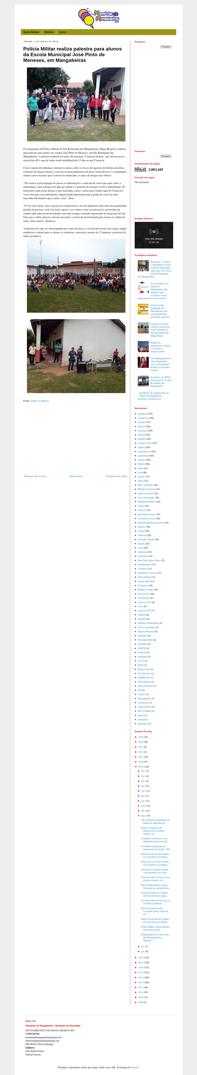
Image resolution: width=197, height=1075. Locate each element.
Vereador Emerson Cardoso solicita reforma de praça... (155, 894)
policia (141, 434)
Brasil (140, 664)
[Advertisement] (75, 447)
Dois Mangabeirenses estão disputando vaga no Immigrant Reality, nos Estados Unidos (161, 364)
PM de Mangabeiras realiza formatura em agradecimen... (156, 886)
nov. (143, 776)
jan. (143, 951)
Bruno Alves (144, 669)
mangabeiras (144, 451)
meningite (142, 656)
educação (142, 430)
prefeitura (142, 413)
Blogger (135, 1067)
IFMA (141, 463)
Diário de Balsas (40, 400)
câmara (141, 422)
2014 (141, 977)
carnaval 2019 (144, 706)
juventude (142, 643)
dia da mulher (144, 710)
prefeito (141, 438)
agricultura (143, 455)
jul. (143, 795)
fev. (143, 946)
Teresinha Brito (145, 639)
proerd (141, 719)
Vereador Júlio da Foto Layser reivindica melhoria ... (155, 902)
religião (141, 543)
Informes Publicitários (148, 622)
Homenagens (144, 681)
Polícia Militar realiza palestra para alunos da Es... (155, 928)
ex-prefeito (143, 556)
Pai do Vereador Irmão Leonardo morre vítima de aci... (154, 911)
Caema (141, 530)
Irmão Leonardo (145, 493)
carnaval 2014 (144, 602)
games (141, 715)
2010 (141, 997)
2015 (141, 972)
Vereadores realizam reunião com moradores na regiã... (154, 871)
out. (143, 780)
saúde (140, 468)
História (49, 32)
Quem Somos (31, 32)
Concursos (143, 585)
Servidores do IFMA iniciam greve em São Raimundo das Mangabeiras (161, 381)
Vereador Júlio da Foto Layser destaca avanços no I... (155, 878)
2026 (141, 736)
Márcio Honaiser (146, 631)
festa (140, 472)
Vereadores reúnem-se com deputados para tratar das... (155, 840)
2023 (141, 746)
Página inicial (75, 476)
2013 (141, 982)
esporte (141, 459)
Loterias (142, 694)
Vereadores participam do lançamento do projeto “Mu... (156, 848)
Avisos (141, 660)
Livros (62, 32)
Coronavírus (144, 597)
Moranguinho (144, 698)
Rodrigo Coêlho (145, 589)
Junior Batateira (145, 685)
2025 (141, 741)
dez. (143, 770)
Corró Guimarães (146, 497)
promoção (142, 723)
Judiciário (142, 551)
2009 (141, 1002)
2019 (141, 766)
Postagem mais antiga (116, 476)
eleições (141, 526)
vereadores (143, 417)
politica (141, 426)
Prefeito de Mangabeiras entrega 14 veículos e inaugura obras (161, 347)
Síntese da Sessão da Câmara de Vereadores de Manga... (155, 855)
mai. (143, 805)
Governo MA (144, 443)
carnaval (142, 509)
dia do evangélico (146, 627)
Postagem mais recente (35, 476)
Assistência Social (146, 518)
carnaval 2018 (144, 610)
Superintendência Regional (151, 522)
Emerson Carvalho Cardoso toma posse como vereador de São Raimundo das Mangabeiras (160, 329)
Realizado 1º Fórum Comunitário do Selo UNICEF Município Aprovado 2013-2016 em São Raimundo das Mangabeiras (154, 269)
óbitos (141, 480)
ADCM (141, 648)
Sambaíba (142, 635)
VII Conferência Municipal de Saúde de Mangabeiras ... (155, 821)
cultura (141, 447)
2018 (141, 957)
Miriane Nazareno (146, 489)
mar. (143, 815)
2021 (141, 756)
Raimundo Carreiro (147, 572)
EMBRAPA (144, 677)
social (140, 547)
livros (140, 606)
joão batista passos (147, 514)
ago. (143, 790)
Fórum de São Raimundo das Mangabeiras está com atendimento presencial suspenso (160, 311)
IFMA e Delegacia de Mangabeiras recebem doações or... (152, 830)
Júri (139, 689)
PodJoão (142, 652)
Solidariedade (144, 564)
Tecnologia (143, 702)
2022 (141, 751)
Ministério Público (147, 501)
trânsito (141, 476)
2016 (141, 967)
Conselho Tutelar (146, 539)
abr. (143, 810)
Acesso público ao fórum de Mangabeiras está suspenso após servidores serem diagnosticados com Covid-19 (153, 291)
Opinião (142, 614)
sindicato (142, 535)
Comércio (142, 568)
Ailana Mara (144, 581)
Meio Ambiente (145, 484)
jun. (143, 800)
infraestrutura (144, 576)
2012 (141, 987)
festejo (141, 505)
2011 (141, 992)
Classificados (144, 673)
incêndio (142, 618)
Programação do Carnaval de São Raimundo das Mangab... (155, 937)
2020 (141, 761)
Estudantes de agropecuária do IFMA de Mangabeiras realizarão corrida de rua (153, 395)
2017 (141, 962)
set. (143, 785)
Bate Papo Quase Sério (149, 560)
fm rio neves (144, 593)
